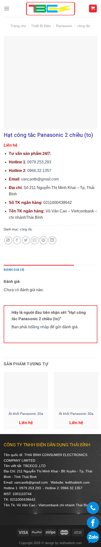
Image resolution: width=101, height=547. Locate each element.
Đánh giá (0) (14, 269)
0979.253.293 (39, 162)
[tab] (39, 270)
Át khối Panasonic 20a (26, 414)
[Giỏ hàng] (93, 9)
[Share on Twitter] (26, 240)
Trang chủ (18, 26)
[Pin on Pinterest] (43, 240)
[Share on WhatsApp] (8, 240)
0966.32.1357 (39, 171)
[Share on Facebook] (17, 240)
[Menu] (7, 8)
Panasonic (64, 26)
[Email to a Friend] (35, 240)
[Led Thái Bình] (50, 8)
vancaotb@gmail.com (40, 179)
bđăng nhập (38, 327)
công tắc (83, 26)
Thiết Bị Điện (41, 26)
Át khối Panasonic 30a (76, 414)
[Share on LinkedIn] (52, 240)
